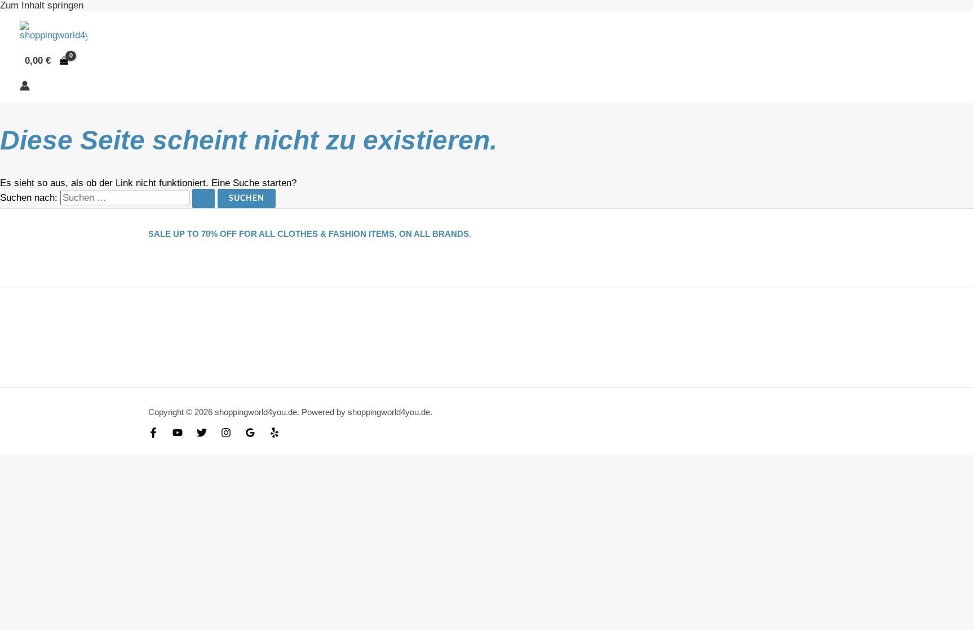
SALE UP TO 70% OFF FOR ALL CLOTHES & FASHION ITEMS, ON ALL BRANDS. (309, 234)
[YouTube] (177, 434)
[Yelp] (274, 434)
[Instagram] (226, 434)
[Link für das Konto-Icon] (25, 87)
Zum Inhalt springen (41, 5)
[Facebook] (153, 434)
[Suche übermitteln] (203, 198)
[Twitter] (202, 434)
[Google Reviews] (250, 434)
